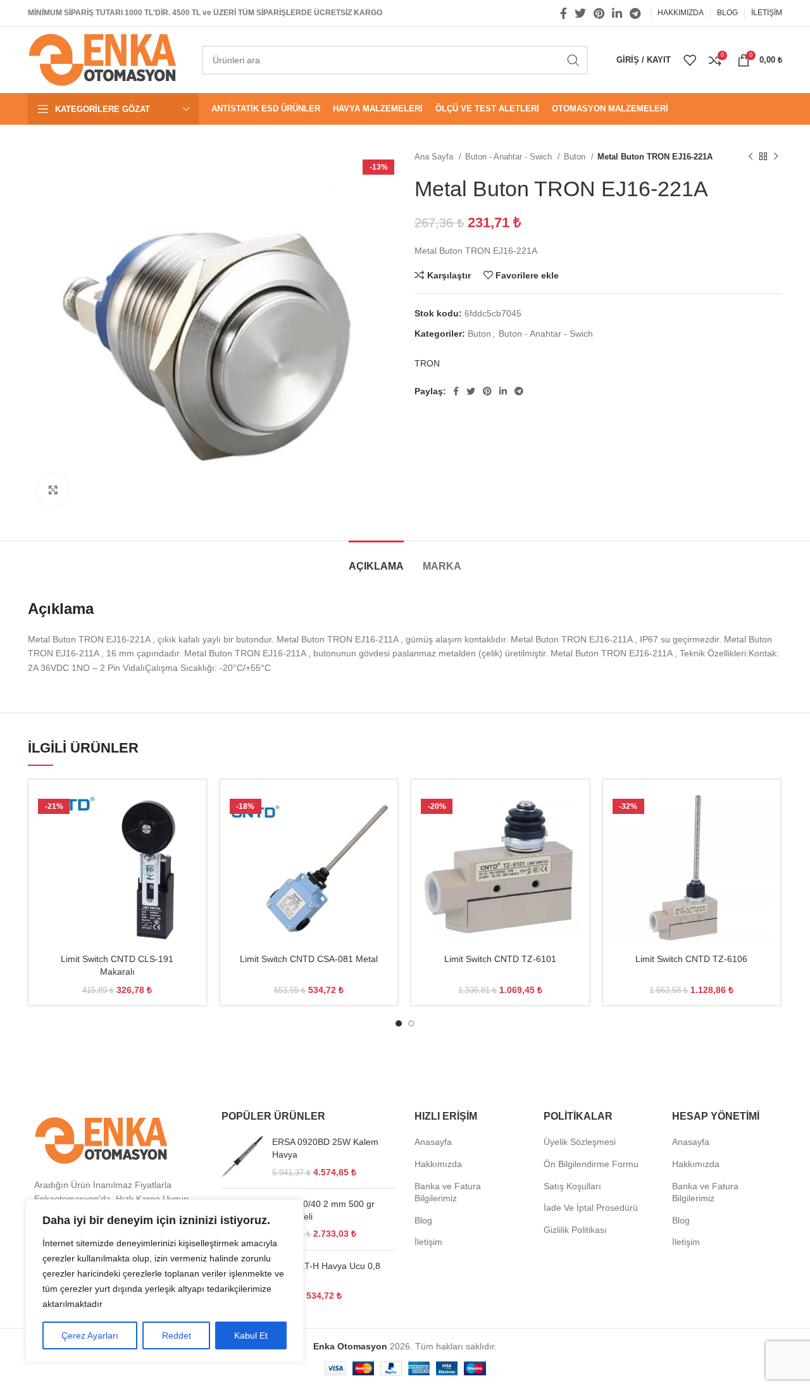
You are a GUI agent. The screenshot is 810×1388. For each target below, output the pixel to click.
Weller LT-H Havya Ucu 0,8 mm (326, 1272)
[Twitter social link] (580, 13)
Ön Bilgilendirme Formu (591, 1164)
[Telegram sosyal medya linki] (635, 13)
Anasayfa (433, 1142)
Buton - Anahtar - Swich (509, 156)
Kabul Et (251, 1335)
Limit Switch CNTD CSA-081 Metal (309, 959)
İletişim (428, 1242)
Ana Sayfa (435, 156)
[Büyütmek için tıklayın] (53, 490)
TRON (427, 363)
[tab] (376, 560)
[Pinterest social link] (599, 13)
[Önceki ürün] (750, 157)
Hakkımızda (438, 1164)
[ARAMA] (573, 60)
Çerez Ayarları (89, 1335)
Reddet (176, 1335)
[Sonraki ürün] (776, 157)
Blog (423, 1220)
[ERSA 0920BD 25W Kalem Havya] (242, 1157)
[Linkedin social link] (617, 13)
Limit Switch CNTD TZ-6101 (500, 959)
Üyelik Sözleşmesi (580, 1142)
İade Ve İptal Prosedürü (591, 1208)
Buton (576, 156)
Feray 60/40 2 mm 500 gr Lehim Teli (323, 1210)
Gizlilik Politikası (575, 1230)
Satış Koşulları (572, 1186)
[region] (164, 1281)
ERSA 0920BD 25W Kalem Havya (325, 1148)
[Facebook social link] (563, 13)
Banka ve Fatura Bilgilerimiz (447, 1192)
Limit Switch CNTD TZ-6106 (691, 959)
